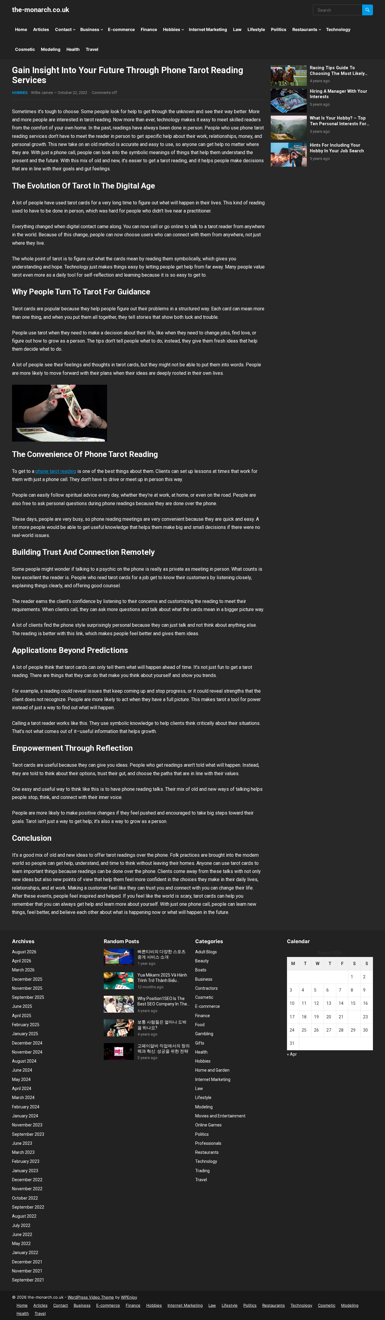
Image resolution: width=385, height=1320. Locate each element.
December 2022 (27, 1179)
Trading (202, 1170)
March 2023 (23, 1152)
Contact (63, 29)
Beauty (202, 960)
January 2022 (25, 1252)
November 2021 (27, 1271)
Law (237, 29)
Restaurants (304, 29)
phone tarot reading (55, 471)
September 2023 (28, 1134)
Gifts (199, 1043)
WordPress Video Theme (91, 1297)
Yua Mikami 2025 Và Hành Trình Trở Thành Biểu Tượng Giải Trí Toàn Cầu (162, 978)
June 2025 (22, 1006)
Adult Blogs (206, 951)
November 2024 (27, 1052)
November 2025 (27, 988)
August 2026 (24, 951)
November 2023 (27, 1125)
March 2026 (23, 969)
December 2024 (27, 1043)
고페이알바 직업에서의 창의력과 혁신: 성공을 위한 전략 (163, 1048)
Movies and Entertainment (220, 1115)
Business (89, 29)
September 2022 (28, 1207)
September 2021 (28, 1280)
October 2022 (25, 1198)
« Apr (292, 1054)
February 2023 (25, 1161)
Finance (149, 29)
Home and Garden (212, 1070)
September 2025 (28, 997)
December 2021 (27, 1261)
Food (200, 1024)
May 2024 (21, 1079)
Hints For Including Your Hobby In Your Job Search (337, 148)
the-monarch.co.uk (40, 10)
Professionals (208, 1143)
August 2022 (24, 1216)
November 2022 (27, 1188)
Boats (200, 969)
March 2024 (23, 1097)
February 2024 (25, 1106)
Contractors (206, 988)
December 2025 (27, 979)
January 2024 (25, 1115)
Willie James (42, 92)
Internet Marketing (208, 29)
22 (353, 1016)
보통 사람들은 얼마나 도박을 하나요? (161, 1025)
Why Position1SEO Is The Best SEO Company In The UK (162, 1001)
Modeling (50, 49)
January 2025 (25, 1033)
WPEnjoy (129, 1297)
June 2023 (22, 1143)
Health (73, 49)
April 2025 (21, 1015)
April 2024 (21, 1088)
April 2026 (21, 960)
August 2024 (24, 1061)
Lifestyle (256, 29)
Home (21, 29)
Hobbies (171, 29)
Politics (278, 29)
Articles (41, 29)
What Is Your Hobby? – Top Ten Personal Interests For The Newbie (338, 124)
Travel (92, 49)
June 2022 (22, 1234)
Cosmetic (25, 49)
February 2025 (25, 1024)
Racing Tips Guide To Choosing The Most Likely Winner (337, 73)
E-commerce (121, 29)
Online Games (208, 1125)
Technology (338, 29)
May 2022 (21, 1243)
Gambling (204, 1033)
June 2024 (22, 1070)
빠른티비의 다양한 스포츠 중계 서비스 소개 (161, 954)
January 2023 (25, 1170)
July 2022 (21, 1225)
